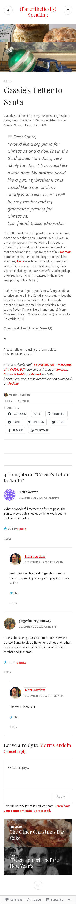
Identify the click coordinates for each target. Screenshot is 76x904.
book (20, 261)
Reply (7, 538)
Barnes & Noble (14, 374)
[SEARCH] (8, 10)
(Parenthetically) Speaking (38, 11)
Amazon (61, 369)
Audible (13, 383)
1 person (21, 529)
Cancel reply (15, 751)
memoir (65, 252)
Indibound (34, 374)
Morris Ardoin (19, 395)
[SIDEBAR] (38, 885)
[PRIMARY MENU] (68, 10)
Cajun (8, 81)
